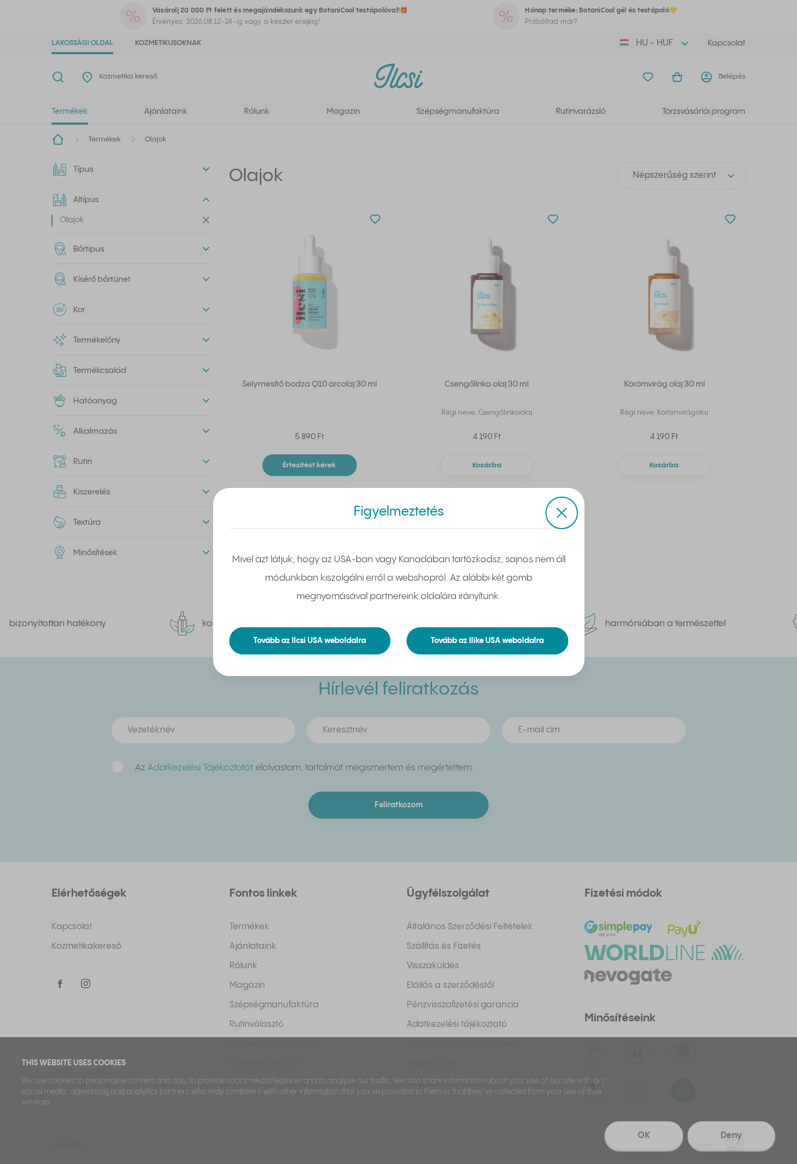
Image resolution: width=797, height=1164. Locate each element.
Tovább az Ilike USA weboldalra (487, 641)
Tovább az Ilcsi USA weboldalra (309, 641)
